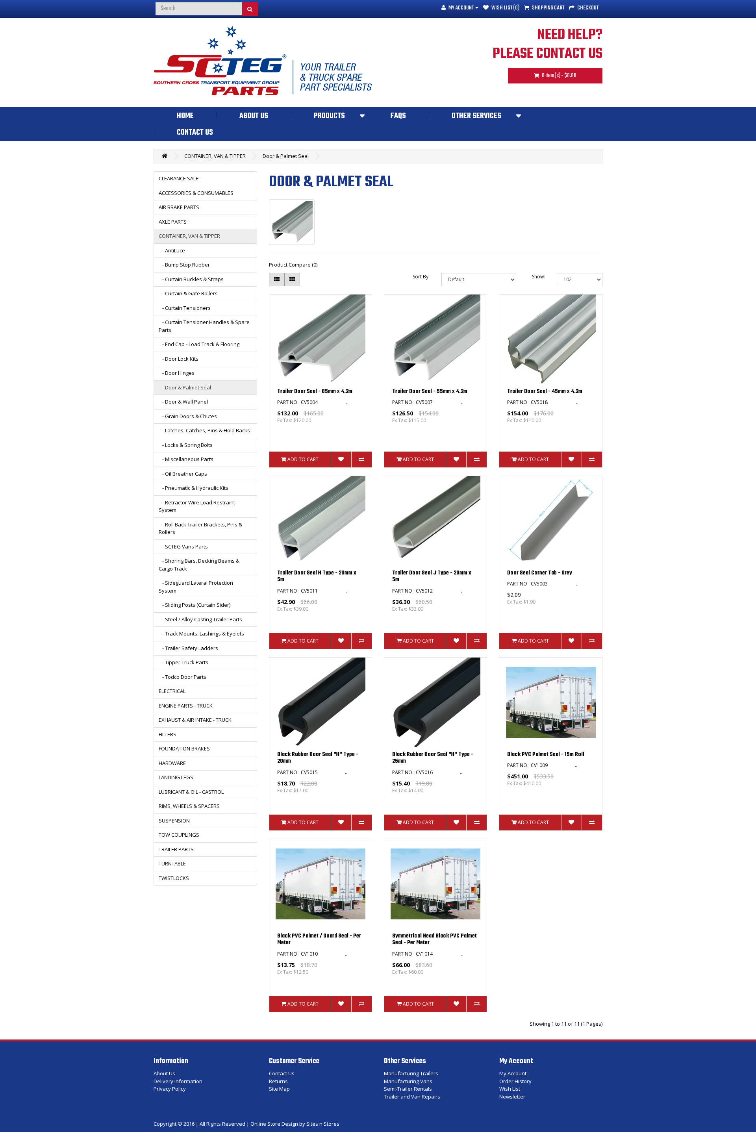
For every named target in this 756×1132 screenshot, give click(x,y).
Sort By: (421, 276)
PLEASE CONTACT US (547, 54)
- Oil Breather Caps (183, 473)
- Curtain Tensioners (185, 307)
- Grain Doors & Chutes (188, 416)
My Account (512, 1073)
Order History (515, 1081)
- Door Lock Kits (178, 358)
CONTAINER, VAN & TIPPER (215, 155)
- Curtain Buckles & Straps (191, 279)
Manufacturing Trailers (411, 1073)
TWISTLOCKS (174, 878)
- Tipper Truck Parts (183, 662)
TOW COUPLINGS (179, 834)
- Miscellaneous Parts (186, 459)
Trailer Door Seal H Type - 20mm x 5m (316, 577)
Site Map (279, 1088)
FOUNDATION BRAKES (184, 748)
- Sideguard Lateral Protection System (196, 586)
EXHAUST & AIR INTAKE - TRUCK (195, 719)
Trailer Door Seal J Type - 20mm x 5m (431, 577)
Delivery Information (178, 1081)
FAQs (398, 116)
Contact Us (195, 133)
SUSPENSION (174, 820)
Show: (538, 276)
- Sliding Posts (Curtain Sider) (194, 604)
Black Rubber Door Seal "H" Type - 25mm (432, 758)
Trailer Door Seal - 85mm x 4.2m (314, 391)
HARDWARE (172, 763)
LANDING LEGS (176, 777)
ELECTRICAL (172, 691)
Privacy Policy (170, 1088)
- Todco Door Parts (182, 676)
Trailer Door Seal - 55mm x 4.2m (429, 391)
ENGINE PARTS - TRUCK (186, 705)
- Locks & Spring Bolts (186, 444)
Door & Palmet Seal (286, 155)
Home (185, 116)
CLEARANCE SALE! (179, 178)
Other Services (476, 116)
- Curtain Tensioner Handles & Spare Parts (204, 326)
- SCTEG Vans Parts (183, 546)
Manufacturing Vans (408, 1081)
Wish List (509, 1088)
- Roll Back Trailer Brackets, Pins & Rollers (200, 528)
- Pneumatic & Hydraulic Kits (193, 487)
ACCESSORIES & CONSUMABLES (196, 192)
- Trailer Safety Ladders (188, 648)
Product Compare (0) (293, 264)
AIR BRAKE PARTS (179, 207)
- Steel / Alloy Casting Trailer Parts (200, 619)
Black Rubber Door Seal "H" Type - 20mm (317, 758)
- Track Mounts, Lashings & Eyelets (201, 633)
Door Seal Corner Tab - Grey (539, 573)
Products (329, 116)
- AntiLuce (172, 250)
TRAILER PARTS (176, 849)
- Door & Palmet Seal (185, 387)
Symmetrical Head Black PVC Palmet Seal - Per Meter (434, 940)
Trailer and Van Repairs (412, 1096)
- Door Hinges (177, 372)
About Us (253, 116)
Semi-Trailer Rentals (408, 1088)
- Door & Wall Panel (183, 401)
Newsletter (512, 1096)
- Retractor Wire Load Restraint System (197, 506)
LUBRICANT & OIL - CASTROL (191, 791)
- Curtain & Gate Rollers (188, 293)
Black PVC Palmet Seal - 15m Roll (545, 754)
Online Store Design (274, 1123)
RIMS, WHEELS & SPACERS (189, 806)
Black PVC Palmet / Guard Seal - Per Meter (319, 940)
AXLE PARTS (173, 221)
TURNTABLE (172, 863)
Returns (278, 1081)
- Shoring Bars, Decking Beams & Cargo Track (199, 564)
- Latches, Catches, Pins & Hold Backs (204, 430)
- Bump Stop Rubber (184, 264)
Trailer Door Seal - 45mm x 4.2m (544, 391)
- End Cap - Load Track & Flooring (199, 344)
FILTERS (167, 734)
